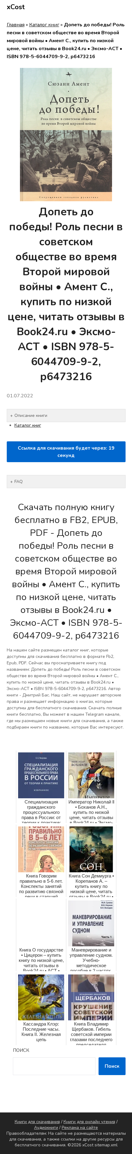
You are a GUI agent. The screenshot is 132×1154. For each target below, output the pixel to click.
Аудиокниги (46, 1127)
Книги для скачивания (37, 1122)
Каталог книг (44, 24)
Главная (16, 24)
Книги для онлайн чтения (89, 1122)
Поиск (21, 1050)
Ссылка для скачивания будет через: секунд (66, 452)
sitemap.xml (106, 1145)
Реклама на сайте (80, 1127)
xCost (16, 7)
